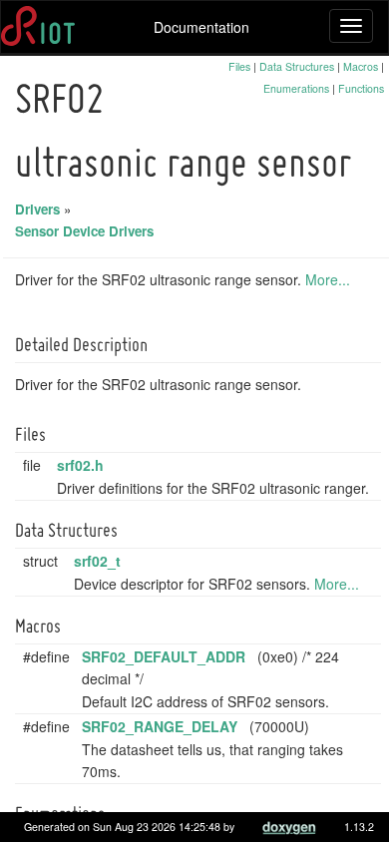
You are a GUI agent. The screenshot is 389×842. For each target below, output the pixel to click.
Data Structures (296, 66)
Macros (360, 66)
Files (239, 66)
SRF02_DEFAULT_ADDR (163, 656)
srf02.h (80, 465)
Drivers (37, 209)
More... (327, 279)
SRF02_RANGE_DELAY (159, 726)
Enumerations (296, 88)
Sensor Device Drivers (84, 230)
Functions (361, 88)
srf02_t (97, 561)
